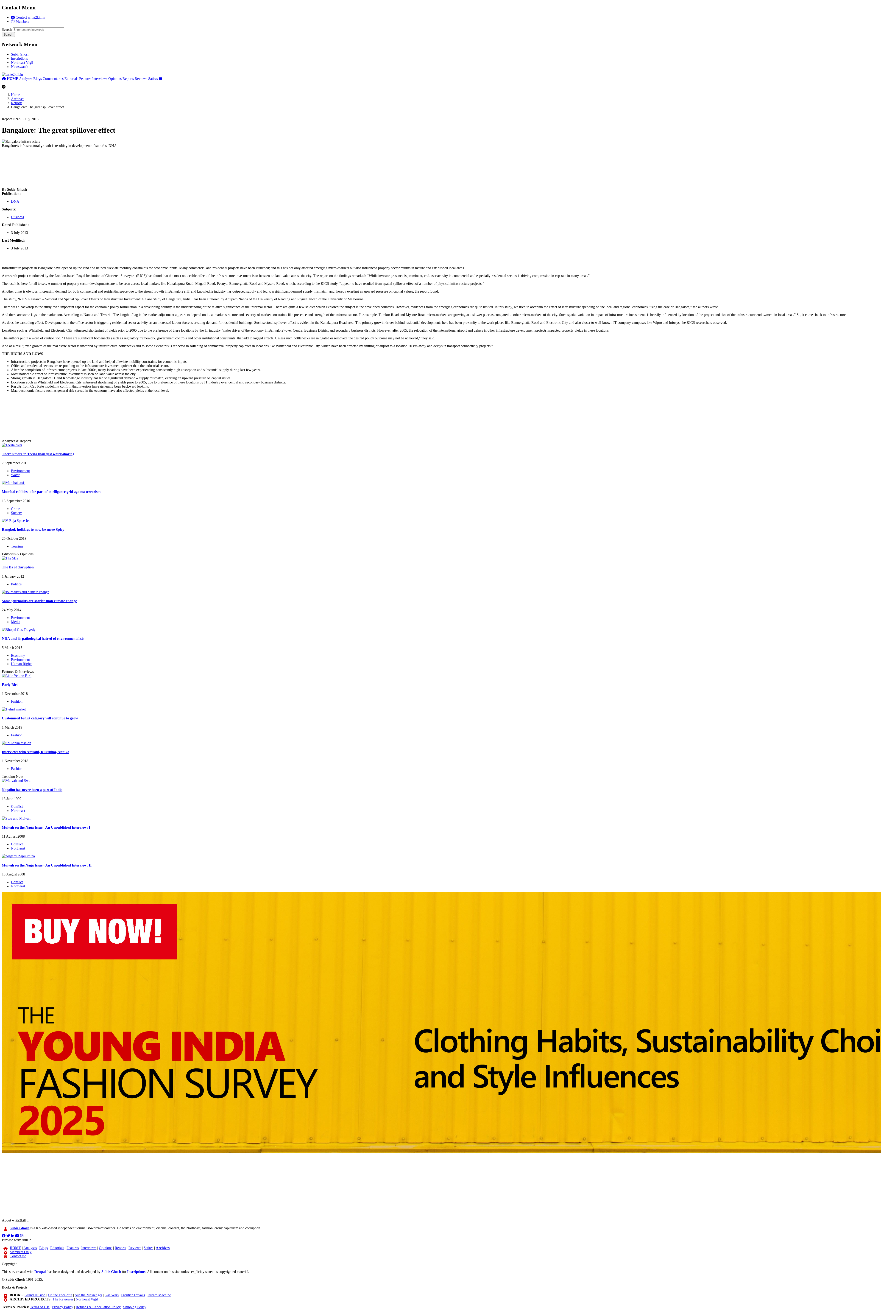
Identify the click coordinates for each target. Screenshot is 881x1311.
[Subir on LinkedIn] (12, 1236)
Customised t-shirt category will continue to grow (40, 718)
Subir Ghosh (20, 54)
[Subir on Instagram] (21, 1236)
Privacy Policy (62, 1307)
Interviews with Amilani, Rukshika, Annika (35, 752)
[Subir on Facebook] (4, 1236)
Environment (20, 471)
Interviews (99, 79)
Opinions (115, 79)
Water (15, 475)
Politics (16, 584)
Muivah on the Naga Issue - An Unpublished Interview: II (47, 865)
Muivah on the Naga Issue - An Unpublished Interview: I (46, 827)
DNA (15, 201)
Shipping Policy (134, 1307)
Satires (153, 79)
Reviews (141, 79)
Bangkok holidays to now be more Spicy (33, 529)
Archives (17, 99)
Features (85, 79)
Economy (18, 655)
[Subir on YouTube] (17, 1236)
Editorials (71, 79)
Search (7, 29)
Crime (15, 509)
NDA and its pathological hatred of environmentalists (43, 638)
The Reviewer (63, 1299)
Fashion (16, 701)
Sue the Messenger (88, 1295)
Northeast (18, 811)
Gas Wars (112, 1295)
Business (17, 217)
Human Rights (21, 664)
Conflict (17, 806)
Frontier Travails (133, 1295)
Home (15, 95)
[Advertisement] (139, 167)
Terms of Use (40, 1307)
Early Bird (10, 685)
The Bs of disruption (18, 567)
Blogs (37, 79)
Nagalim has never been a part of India (32, 790)
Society (16, 513)
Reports (128, 79)
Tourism (17, 546)
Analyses (25, 79)
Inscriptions (19, 58)
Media (15, 622)
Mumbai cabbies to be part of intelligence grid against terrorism (51, 492)
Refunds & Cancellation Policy (98, 1307)
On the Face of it (60, 1295)
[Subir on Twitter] (8, 1236)
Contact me (18, 1256)
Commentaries (53, 79)
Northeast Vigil (22, 62)
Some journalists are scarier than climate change (39, 601)
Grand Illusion (35, 1295)
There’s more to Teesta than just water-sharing (38, 454)
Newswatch (19, 67)
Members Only (20, 1252)
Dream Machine (159, 1295)
